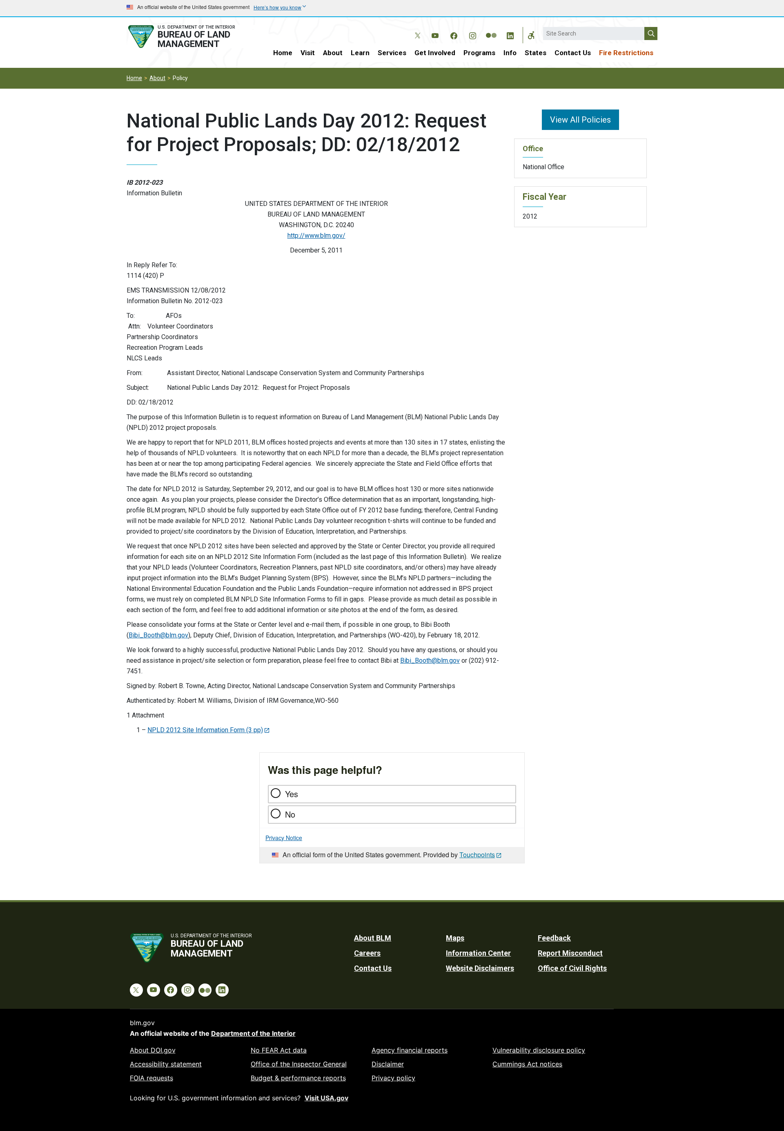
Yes (291, 794)
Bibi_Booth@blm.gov (158, 635)
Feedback (554, 938)
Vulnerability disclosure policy (538, 1050)
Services (392, 53)
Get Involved (434, 53)
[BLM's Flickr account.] (491, 29)
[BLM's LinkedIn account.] (510, 34)
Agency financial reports (410, 1050)
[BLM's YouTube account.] (434, 34)
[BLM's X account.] (416, 29)
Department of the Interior (253, 1033)
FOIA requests (151, 1078)
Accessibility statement (166, 1064)
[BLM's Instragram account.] (472, 34)
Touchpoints (477, 854)
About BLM (372, 938)
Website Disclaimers (480, 968)
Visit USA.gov (326, 1098)
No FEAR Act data (279, 1050)
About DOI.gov (153, 1050)
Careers (367, 953)
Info (510, 53)
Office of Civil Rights (572, 968)
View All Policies (580, 120)
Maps (455, 938)
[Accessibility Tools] (531, 35)
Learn (360, 53)
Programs (479, 53)
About (333, 53)
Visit (308, 53)
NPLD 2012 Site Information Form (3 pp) (205, 730)
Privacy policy (393, 1078)
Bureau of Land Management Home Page (191, 36)
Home (282, 53)
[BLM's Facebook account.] (453, 34)
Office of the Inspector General (299, 1064)
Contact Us (573, 53)
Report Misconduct (570, 953)
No (290, 814)
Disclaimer (388, 1064)
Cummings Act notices (527, 1064)
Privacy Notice (283, 838)
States (535, 53)
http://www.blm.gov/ (316, 235)
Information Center (478, 953)
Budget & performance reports (298, 1078)
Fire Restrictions (626, 53)
